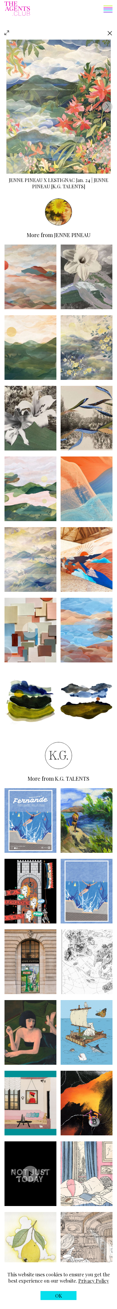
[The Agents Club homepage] (17, 9)
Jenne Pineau (26, 180)
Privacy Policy (93, 1281)
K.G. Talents (72, 778)
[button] (71, 9)
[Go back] (109, 33)
